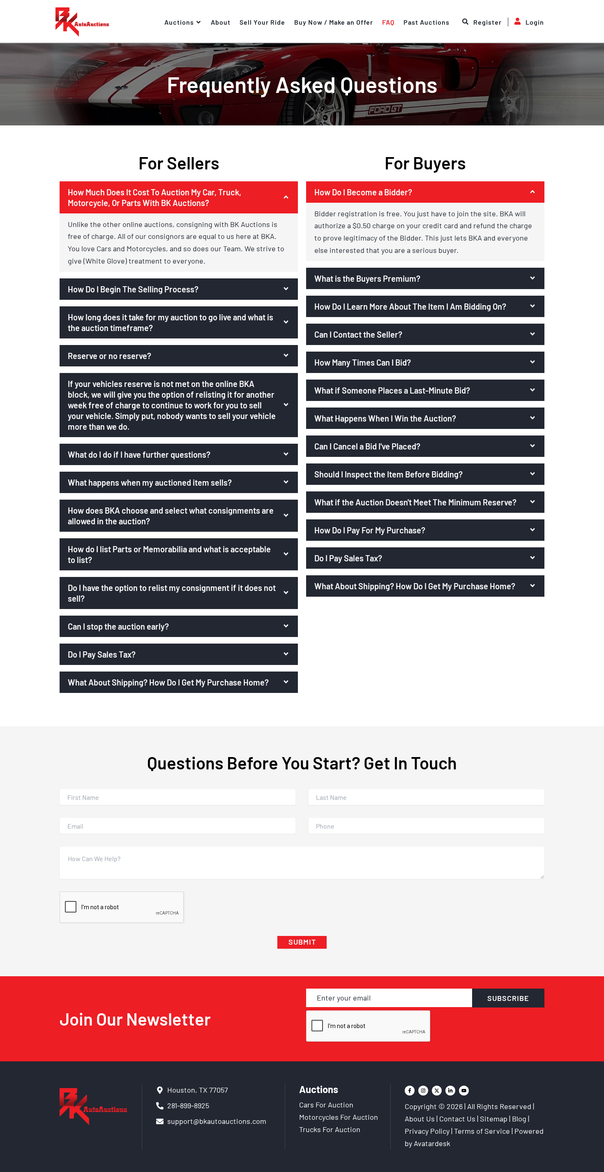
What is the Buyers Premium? (367, 278)
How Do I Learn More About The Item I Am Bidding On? (410, 306)
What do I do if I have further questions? (139, 454)
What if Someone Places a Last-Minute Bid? (392, 390)
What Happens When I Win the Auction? (385, 418)
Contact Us (457, 1118)
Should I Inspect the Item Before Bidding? (388, 474)
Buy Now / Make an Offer (333, 22)
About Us (420, 1118)
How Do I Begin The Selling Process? (133, 289)
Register (487, 22)
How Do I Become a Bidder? (363, 192)
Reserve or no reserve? (109, 356)
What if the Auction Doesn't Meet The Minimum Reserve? (415, 502)
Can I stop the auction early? (118, 626)
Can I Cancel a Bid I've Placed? (367, 446)
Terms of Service (482, 1130)
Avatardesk (432, 1143)
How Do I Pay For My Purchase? (369, 530)
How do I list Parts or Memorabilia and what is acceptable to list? (169, 554)
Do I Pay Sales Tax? (102, 654)
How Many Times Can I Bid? (362, 362)
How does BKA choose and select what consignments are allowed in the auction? (171, 515)
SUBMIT (302, 941)
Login (535, 22)
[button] (179, 197)
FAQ (388, 22)
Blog (519, 1118)
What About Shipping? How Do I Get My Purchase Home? (168, 682)
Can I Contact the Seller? (358, 334)
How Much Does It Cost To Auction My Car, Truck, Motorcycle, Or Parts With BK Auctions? (154, 197)
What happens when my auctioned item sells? (150, 482)
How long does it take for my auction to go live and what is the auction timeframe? (170, 322)
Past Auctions (426, 22)
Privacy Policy (427, 1130)
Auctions (179, 22)
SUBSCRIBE (508, 998)
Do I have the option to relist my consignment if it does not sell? (172, 593)
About (221, 22)
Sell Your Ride (262, 22)
